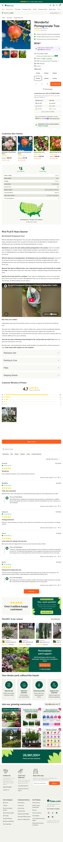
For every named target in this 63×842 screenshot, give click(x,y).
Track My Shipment (23, 786)
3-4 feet (54, 73)
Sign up (54, 783)
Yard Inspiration (7, 824)
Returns (34, 810)
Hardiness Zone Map (23, 813)
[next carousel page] (61, 143)
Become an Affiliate (8, 821)
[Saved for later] (28, 22)
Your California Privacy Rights (38, 819)
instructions (5, 454)
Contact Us (6, 790)
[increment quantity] (47, 84)
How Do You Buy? (47, 612)
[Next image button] (30, 34)
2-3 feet (46, 73)
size (12, 454)
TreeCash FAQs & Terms (24, 816)
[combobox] (53, 459)
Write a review (31, 441)
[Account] (53, 5)
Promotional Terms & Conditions (37, 824)
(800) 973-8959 (43, 126)
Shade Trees (52, 9)
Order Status (21, 802)
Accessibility (35, 815)
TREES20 (41, 97)
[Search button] (50, 5)
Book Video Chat (44, 665)
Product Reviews (7, 818)
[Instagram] (48, 812)
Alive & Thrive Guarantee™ (36, 806)
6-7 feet (55, 78)
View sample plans (54, 118)
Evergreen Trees (26, 9)
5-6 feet (46, 78)
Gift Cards (5, 815)
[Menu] (3, 5)
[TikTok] (52, 812)
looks (28, 454)
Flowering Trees (42, 9)
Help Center (21, 808)
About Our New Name (24, 819)
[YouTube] (48, 816)
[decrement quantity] (36, 84)
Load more (31, 591)
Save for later (49, 89)
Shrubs (35, 9)
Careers (5, 805)
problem (22, 454)
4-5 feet (38, 78)
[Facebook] (56, 812)
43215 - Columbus (47, 58)
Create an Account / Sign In (23, 789)
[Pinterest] (52, 816)
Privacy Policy (36, 802)
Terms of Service (36, 813)
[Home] (9, 5)
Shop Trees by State (8, 813)
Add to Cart (57, 84)
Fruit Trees (18, 9)
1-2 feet (38, 73)
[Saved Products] (56, 5)
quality (17, 454)
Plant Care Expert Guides (7, 809)
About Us (5, 802)
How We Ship (21, 811)
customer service (36, 454)
